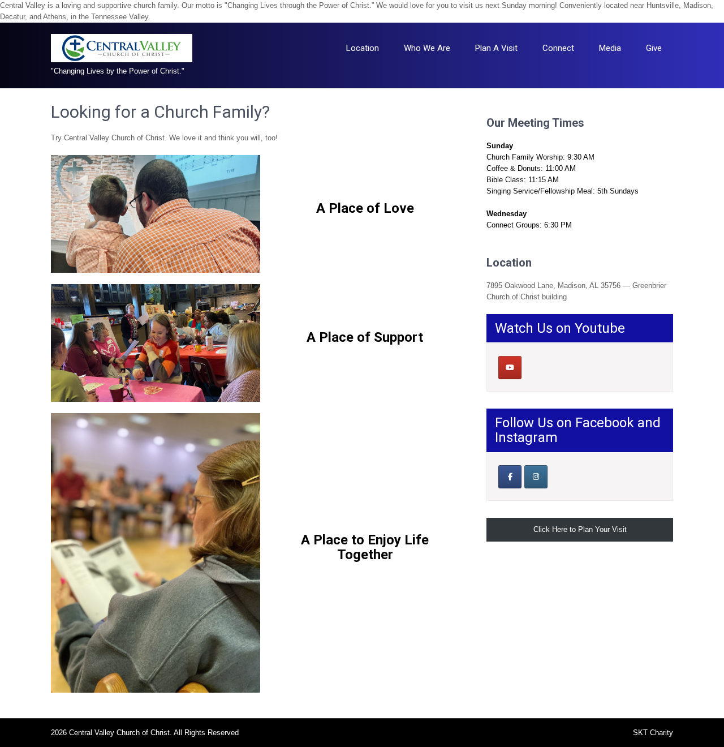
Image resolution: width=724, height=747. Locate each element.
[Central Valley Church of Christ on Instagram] (536, 476)
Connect (558, 48)
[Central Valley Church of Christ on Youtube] (510, 367)
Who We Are (427, 48)
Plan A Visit (496, 48)
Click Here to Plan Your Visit (580, 529)
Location (362, 48)
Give (654, 48)
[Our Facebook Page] (510, 476)
